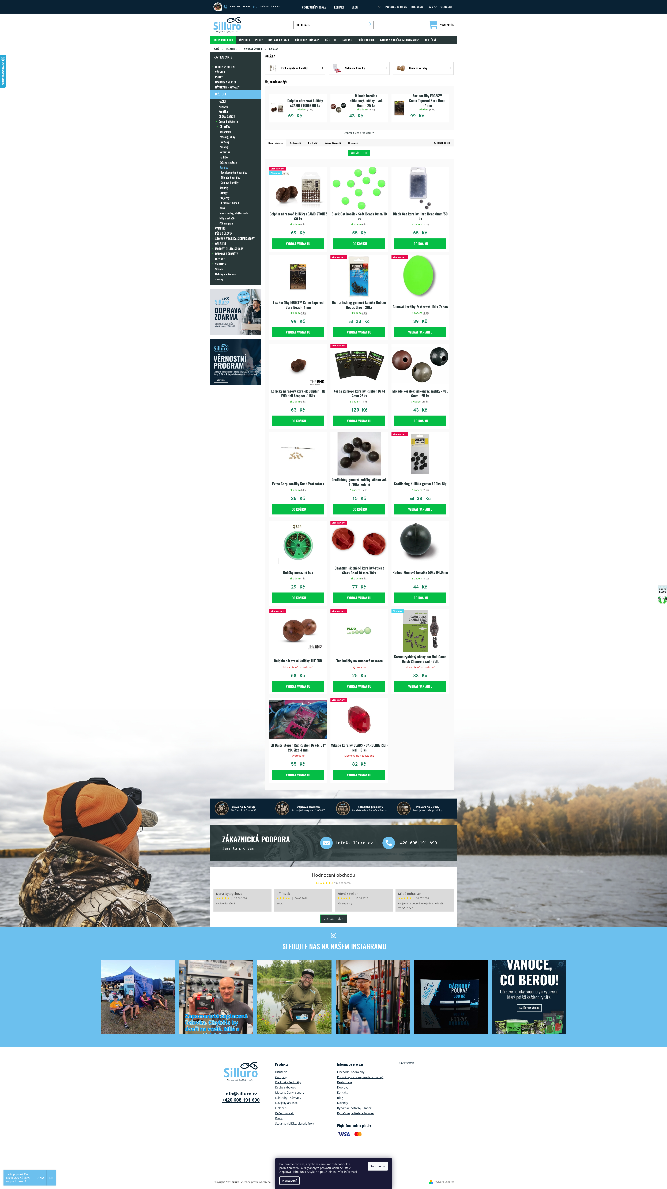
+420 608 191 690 (417, 843)
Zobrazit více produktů (357, 132)
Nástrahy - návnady (288, 1098)
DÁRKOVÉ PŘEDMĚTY (226, 254)
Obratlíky (225, 127)
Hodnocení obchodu (333, 875)
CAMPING (220, 228)
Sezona (219, 269)
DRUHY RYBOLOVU (225, 67)
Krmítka (223, 111)
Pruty (278, 1118)
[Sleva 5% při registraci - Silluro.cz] (235, 362)
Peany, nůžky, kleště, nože (233, 213)
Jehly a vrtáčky (227, 218)
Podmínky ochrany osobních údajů (360, 1077)
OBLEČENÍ (220, 244)
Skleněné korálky (230, 177)
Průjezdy (224, 198)
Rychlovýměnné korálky (233, 172)
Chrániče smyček (229, 203)
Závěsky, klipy (227, 137)
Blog (355, 7)
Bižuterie (281, 1072)
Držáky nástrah (228, 162)
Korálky (224, 167)
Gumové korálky (229, 183)
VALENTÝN (220, 264)
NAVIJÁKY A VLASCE (225, 82)
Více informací (347, 1172)
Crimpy (224, 193)
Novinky (342, 1103)
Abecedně (353, 143)
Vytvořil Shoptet (444, 1181)
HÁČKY (222, 101)
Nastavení (289, 1181)
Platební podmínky (396, 6)
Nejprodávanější (333, 143)
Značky (219, 279)
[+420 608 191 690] (390, 843)
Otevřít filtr (359, 152)
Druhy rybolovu (285, 1087)
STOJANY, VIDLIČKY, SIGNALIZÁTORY (235, 239)
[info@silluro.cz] (328, 843)
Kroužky (224, 188)
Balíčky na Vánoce (225, 274)
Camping (281, 1077)
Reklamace (417, 6)
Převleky (224, 142)
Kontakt (342, 1092)
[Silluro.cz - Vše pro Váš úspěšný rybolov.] (241, 1071)
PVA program (226, 223)
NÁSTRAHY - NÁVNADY (227, 87)
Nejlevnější (295, 143)
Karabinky (225, 132)
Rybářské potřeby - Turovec (355, 1113)
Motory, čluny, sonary (289, 1092)
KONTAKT (339, 7)
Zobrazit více (333, 919)
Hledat (369, 25)
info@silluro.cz (354, 843)
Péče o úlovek (284, 1113)
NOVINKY (220, 259)
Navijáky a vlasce (286, 1103)
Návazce (223, 106)
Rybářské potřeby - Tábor (354, 1108)
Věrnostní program (314, 7)
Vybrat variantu (298, 243)
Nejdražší (313, 143)
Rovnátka (225, 152)
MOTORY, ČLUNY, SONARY (229, 249)
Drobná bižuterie (228, 121)
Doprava (342, 1087)
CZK (431, 6)
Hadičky (224, 157)
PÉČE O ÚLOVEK (223, 233)
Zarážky (224, 147)
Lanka (222, 208)
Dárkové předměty (288, 1082)
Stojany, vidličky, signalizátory (295, 1123)
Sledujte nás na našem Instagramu (334, 946)
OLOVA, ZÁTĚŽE (227, 116)
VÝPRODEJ (220, 72)
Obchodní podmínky (350, 1072)
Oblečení (281, 1108)
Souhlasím (377, 1166)
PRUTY (219, 77)
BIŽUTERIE (220, 94)
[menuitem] (223, 40)
